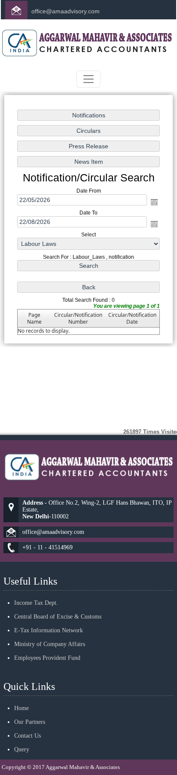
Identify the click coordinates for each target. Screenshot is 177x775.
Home (21, 708)
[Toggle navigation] (88, 79)
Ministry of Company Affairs (49, 644)
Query (21, 749)
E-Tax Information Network (48, 630)
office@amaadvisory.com (65, 11)
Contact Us (27, 735)
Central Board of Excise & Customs (57, 616)
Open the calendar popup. (154, 202)
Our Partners (29, 722)
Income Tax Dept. (36, 603)
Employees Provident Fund (47, 658)
